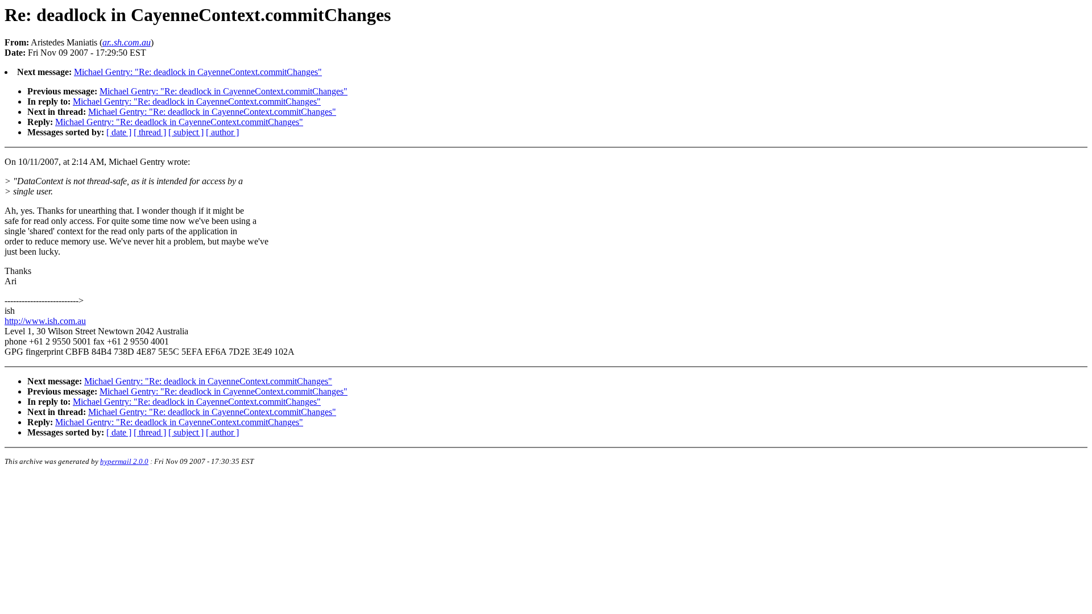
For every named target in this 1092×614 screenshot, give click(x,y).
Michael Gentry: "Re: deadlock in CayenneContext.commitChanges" (198, 72)
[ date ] (118, 132)
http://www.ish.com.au (45, 321)
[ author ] (222, 132)
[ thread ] (150, 132)
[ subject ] (186, 132)
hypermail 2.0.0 (124, 461)
